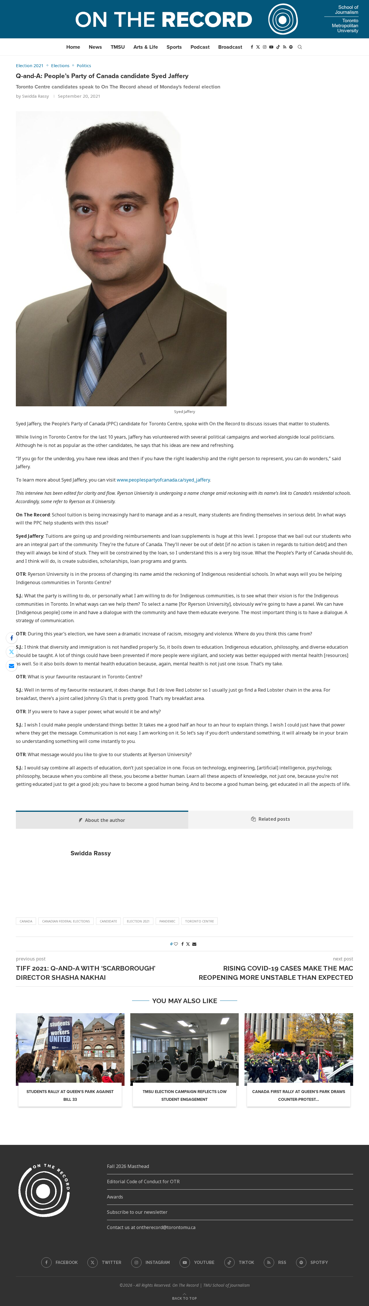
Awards (115, 1197)
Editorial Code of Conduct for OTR (143, 1181)
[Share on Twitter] (11, 652)
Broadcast (230, 47)
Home (73, 47)
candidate (108, 921)
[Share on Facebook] (11, 638)
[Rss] (284, 47)
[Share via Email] (11, 665)
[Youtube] (271, 47)
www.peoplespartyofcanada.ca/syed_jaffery (163, 480)
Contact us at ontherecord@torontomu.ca (151, 1227)
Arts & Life (145, 47)
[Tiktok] (278, 47)
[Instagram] (264, 47)
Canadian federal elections (66, 921)
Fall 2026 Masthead (128, 1166)
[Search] (300, 47)
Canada (26, 921)
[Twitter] (258, 47)
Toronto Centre (199, 921)
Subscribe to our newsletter (137, 1212)
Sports (174, 47)
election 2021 (138, 921)
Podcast (200, 47)
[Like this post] (176, 944)
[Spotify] (291, 47)
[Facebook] (252, 47)
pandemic (167, 921)
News (95, 47)
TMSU (118, 47)
